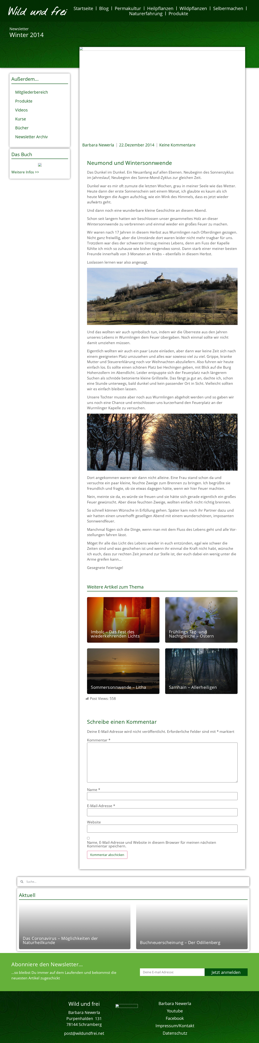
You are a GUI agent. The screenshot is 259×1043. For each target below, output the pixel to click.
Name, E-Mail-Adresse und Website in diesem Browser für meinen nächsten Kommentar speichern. (151, 844)
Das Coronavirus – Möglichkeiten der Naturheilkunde (60, 940)
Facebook (175, 1018)
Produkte (178, 13)
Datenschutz (175, 1033)
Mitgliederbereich (31, 92)
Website (94, 822)
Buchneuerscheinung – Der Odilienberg (180, 942)
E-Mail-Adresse (101, 806)
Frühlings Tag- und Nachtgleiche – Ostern (191, 634)
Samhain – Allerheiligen (193, 687)
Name (93, 790)
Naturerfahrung (145, 13)
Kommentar (98, 740)
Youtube (175, 1011)
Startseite (83, 8)
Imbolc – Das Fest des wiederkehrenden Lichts (115, 634)
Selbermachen (228, 8)
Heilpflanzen (160, 8)
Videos (21, 110)
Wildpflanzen (193, 8)
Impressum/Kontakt (174, 1025)
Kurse (20, 119)
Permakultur (128, 8)
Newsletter (19, 28)
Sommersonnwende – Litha (118, 687)
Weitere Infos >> (25, 172)
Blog (104, 8)
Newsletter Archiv (31, 136)
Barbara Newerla (175, 1003)
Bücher (22, 127)
